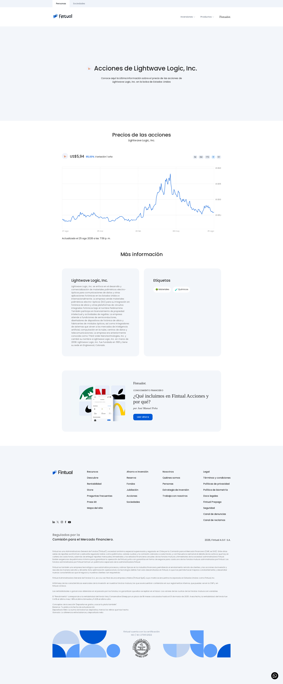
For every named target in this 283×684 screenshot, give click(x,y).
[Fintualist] (225, 17)
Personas (168, 483)
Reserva (131, 477)
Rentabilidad (94, 483)
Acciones (132, 496)
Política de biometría (215, 490)
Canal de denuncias (214, 514)
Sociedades (133, 502)
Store (90, 490)
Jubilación (132, 490)
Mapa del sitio (95, 508)
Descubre (92, 477)
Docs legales (210, 496)
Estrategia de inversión (176, 490)
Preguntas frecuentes (99, 496)
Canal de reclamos (214, 520)
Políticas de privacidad (216, 483)
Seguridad (209, 508)
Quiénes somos (171, 477)
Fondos (131, 483)
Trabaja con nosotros (175, 496)
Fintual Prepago (212, 502)
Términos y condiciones (217, 477)
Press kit (92, 502)
